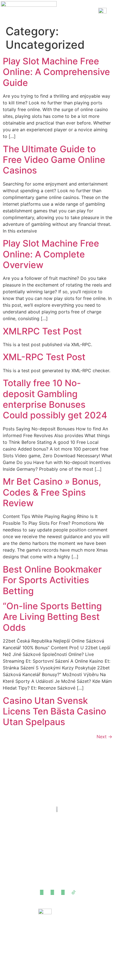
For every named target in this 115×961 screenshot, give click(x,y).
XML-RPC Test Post (44, 356)
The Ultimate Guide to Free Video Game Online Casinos (54, 160)
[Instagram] (63, 892)
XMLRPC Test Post (42, 331)
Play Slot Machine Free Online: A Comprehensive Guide (56, 72)
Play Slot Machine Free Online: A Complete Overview (51, 254)
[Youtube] (41, 892)
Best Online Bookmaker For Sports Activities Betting (52, 580)
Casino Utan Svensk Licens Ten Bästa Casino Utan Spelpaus (54, 711)
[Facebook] (52, 892)
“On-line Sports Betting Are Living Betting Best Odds (52, 617)
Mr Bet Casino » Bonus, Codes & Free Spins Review (52, 492)
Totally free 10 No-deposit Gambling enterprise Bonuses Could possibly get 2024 (55, 399)
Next (104, 736)
